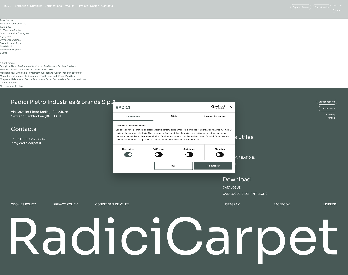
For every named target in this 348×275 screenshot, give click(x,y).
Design (94, 5)
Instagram (231, 204)
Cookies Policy (23, 204)
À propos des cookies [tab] (215, 116)
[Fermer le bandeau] (231, 107)
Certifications (53, 5)
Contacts (107, 5)
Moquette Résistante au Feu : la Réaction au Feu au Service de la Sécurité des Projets (44, 79)
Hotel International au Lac (13, 23)
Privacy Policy (65, 204)
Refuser (173, 166)
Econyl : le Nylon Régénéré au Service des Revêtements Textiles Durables (38, 66)
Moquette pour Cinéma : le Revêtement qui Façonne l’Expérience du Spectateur (41, 72)
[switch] (159, 154)
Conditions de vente (112, 204)
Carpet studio (322, 7)
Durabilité (36, 5)
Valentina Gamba (12, 30)
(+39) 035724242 (32, 139)
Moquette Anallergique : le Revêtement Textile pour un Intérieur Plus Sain (37, 76)
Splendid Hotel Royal (10, 43)
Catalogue (232, 187)
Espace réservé (301, 7)
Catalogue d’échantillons (245, 193)
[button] (338, 11)
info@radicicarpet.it (26, 143)
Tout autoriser (213, 166)
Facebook (282, 204)
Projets (83, 5)
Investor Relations (239, 157)
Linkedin (330, 204)
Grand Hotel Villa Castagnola (14, 33)
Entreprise (21, 5)
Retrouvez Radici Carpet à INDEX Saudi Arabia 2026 (26, 69)
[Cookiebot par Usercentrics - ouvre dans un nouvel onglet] (213, 107)
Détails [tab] (174, 116)
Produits (69, 6)
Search (3, 53)
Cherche (337, 5)
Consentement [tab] (133, 116)
